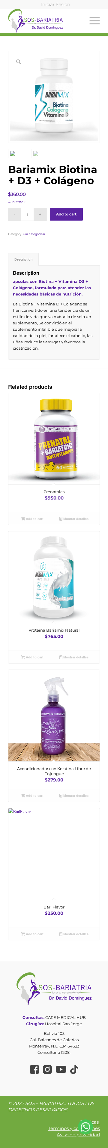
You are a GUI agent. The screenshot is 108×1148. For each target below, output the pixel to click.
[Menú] (91, 21)
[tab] (23, 259)
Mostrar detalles (75, 518)
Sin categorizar (34, 233)
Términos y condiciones (74, 1128)
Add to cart (66, 214)
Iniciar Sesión (55, 4)
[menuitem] (55, 4)
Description (23, 259)
